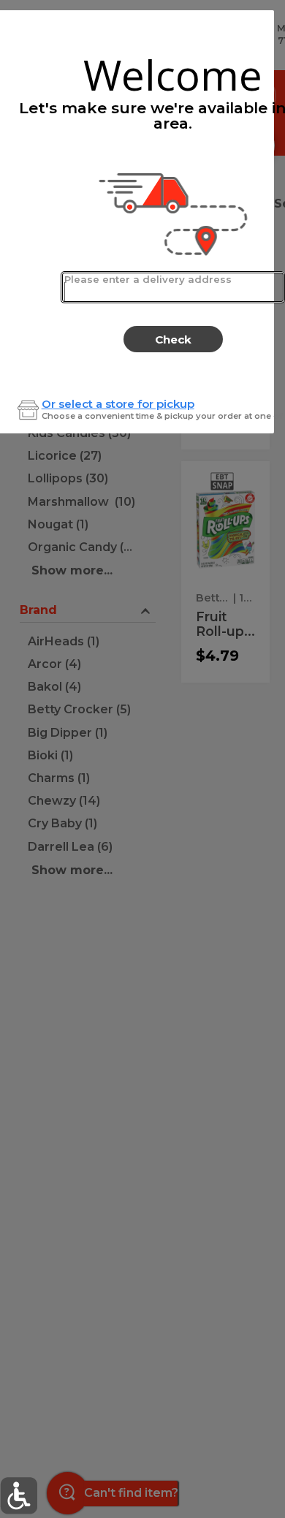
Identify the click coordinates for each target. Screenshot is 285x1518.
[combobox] (173, 287)
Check (173, 339)
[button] (18, 1495)
